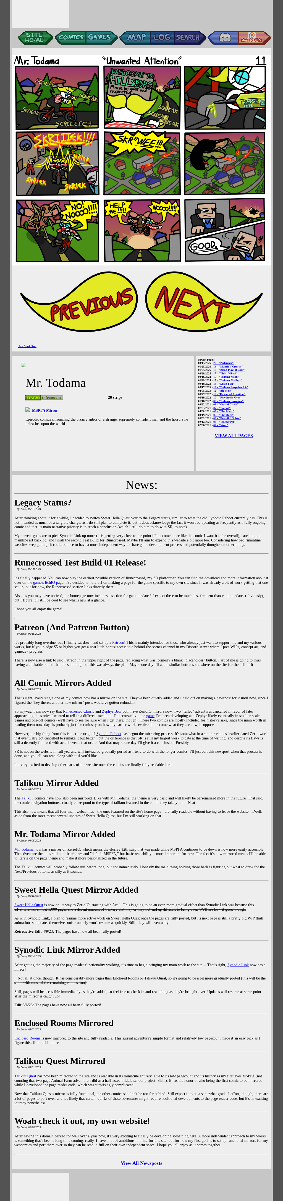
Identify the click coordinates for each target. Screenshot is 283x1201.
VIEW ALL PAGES (234, 435)
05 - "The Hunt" (223, 414)
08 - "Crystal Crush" (226, 404)
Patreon (118, 642)
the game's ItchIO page (45, 582)
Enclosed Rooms (27, 1038)
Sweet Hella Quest (28, 905)
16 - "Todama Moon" (226, 376)
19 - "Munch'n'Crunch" (228, 366)
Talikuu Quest (25, 1076)
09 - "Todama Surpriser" (228, 401)
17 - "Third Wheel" (225, 373)
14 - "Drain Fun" (224, 383)
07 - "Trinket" (222, 408)
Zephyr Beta (111, 711)
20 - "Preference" (223, 362)
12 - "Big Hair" (222, 390)
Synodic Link (238, 965)
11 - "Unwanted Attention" (229, 394)
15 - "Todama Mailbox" (227, 380)
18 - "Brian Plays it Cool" (229, 369)
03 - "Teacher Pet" (224, 421)
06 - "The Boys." (223, 411)
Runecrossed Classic (78, 711)
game (150, 716)
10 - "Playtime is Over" (227, 397)
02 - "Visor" (220, 425)
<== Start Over (27, 346)
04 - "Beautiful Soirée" (227, 418)
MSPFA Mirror (45, 410)
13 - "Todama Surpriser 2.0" (230, 387)
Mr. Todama (23, 849)
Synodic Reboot (108, 734)
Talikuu (27, 798)
